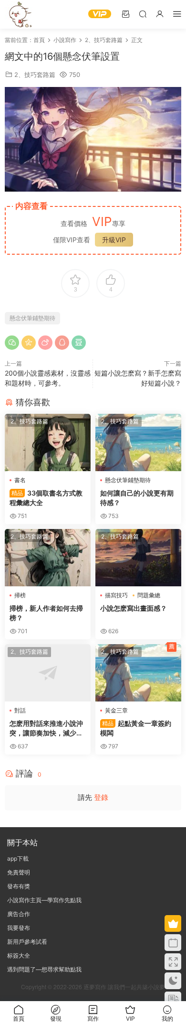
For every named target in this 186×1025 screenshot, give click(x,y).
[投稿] (125, 13)
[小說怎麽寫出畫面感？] (138, 557)
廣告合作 (18, 913)
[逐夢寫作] (19, 14)
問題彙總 (148, 595)
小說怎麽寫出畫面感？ (133, 608)
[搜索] (142, 13)
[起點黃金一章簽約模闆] (138, 672)
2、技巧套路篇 (34, 74)
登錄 (101, 797)
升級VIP (114, 240)
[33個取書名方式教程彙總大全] (48, 442)
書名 (20, 480)
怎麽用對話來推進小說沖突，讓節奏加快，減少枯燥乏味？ (46, 728)
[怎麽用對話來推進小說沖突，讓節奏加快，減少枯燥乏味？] (48, 672)
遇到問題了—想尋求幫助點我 (44, 969)
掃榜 (20, 595)
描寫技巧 (116, 595)
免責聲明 (18, 872)
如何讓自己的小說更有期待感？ (137, 498)
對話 (20, 710)
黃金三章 (116, 710)
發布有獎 (18, 886)
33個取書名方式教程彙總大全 (46, 498)
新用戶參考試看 (27, 941)
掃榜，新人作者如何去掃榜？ (46, 613)
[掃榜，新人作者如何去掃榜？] (48, 557)
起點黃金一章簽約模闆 (135, 728)
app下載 (18, 858)
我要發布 (18, 927)
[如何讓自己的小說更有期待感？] (138, 442)
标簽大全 (18, 955)
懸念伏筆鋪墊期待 (32, 318)
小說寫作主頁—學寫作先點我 (44, 900)
